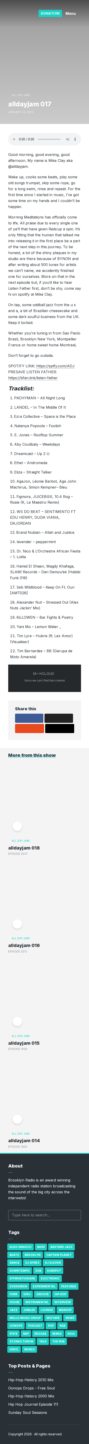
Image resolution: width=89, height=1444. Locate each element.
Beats (14, 1255)
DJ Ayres (32, 1262)
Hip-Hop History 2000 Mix (31, 1396)
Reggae (40, 1333)
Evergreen (18, 1286)
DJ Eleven (53, 1262)
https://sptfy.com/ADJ (55, 366)
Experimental (44, 1286)
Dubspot (54, 1270)
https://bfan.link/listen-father (33, 378)
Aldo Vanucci (20, 1247)
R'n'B (13, 1333)
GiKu (27, 1294)
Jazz (14, 1310)
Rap (26, 1333)
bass (41, 1247)
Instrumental (37, 1302)
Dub (38, 1270)
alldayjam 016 (24, 945)
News (69, 1318)
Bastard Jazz (61, 1247)
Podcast (35, 1325)
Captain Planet (59, 1255)
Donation (50, 13)
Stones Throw (21, 1341)
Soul (71, 1333)
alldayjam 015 (23, 1043)
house (15, 1302)
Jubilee (29, 1310)
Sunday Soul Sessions (27, 1412)
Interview (62, 1302)
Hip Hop (60, 1294)
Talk (43, 1341)
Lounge (47, 1310)
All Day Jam (20, 95)
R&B (62, 1325)
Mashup (65, 1310)
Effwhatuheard (22, 1278)
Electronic (50, 1278)
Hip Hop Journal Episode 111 (33, 1404)
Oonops (16, 1325)
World (29, 1349)
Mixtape (53, 1318)
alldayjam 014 (24, 1140)
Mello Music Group (25, 1318)
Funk (14, 1294)
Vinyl (14, 1349)
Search (75, 1215)
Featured (68, 1286)
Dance (15, 1262)
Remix (57, 1333)
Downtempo (20, 1270)
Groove (42, 1294)
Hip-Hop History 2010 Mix (31, 1380)
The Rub (58, 1341)
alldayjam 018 (24, 848)
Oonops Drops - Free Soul (31, 1388)
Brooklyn (33, 1255)
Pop (51, 1325)
